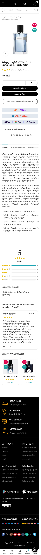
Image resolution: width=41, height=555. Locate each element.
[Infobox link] (20, 403)
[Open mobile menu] (3, 3)
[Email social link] (17, 135)
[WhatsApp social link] (25, 135)
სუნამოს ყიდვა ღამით (29, 470)
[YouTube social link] (15, 534)
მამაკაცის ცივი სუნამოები (10, 19)
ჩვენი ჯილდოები (28, 481)
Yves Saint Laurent (22, 154)
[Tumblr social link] (23, 534)
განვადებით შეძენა (19, 94)
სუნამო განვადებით (29, 473)
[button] (10, 371)
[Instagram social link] (11, 534)
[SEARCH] (35, 10)
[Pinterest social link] (19, 135)
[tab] (5, 148)
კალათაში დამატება (19, 88)
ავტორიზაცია (6, 295)
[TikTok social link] (30, 534)
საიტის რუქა (26, 459)
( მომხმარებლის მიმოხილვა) (22, 70)
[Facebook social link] (11, 135)
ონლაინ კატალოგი (29, 477)
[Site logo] (20, 3)
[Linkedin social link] (22, 135)
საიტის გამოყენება (28, 455)
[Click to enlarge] (5, 53)
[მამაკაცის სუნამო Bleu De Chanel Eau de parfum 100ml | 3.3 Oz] (29, 366)
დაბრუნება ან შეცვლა (29, 448)
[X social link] (14, 135)
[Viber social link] (30, 135)
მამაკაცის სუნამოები (15, 17)
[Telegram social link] (28, 135)
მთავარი (4, 17)
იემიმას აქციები (7, 481)
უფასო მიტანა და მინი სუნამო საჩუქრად (18, 101)
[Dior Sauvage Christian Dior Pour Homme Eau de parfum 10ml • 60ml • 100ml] (10, 366)
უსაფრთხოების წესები (29, 451)
